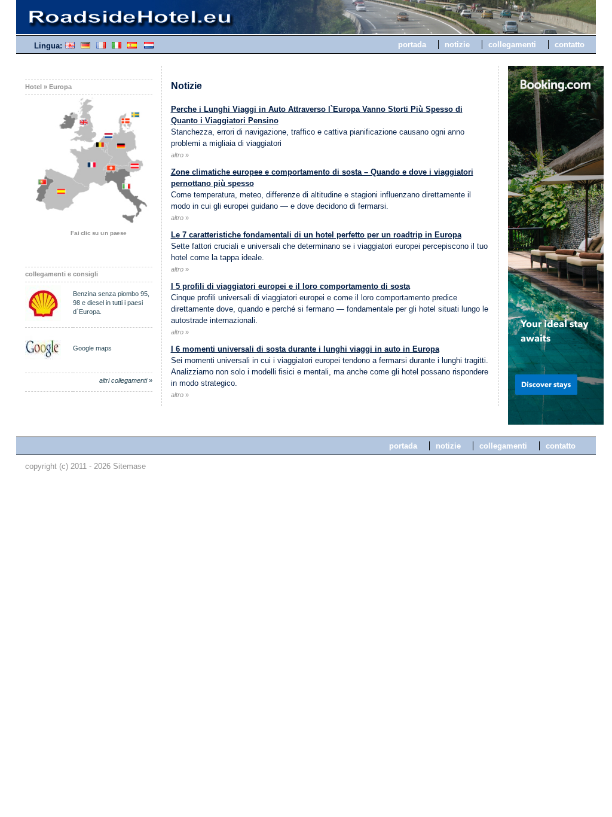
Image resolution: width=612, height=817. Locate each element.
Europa (60, 86)
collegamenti (512, 44)
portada (412, 44)
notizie (457, 44)
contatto (570, 44)
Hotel (33, 86)
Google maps (92, 348)
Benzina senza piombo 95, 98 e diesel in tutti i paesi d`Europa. (111, 302)
